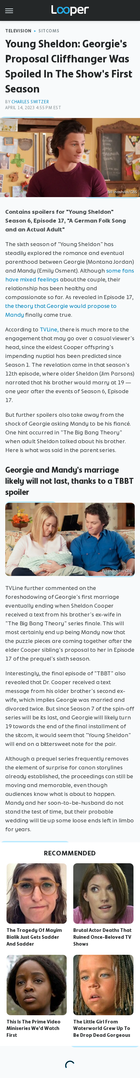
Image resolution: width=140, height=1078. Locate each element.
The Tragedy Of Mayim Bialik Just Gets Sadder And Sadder (34, 937)
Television (18, 31)
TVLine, (49, 329)
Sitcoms (48, 31)
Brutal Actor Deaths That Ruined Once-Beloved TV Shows (102, 937)
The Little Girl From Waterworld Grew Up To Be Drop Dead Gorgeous (101, 1029)
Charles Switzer (30, 102)
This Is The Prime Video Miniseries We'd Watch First (34, 1029)
